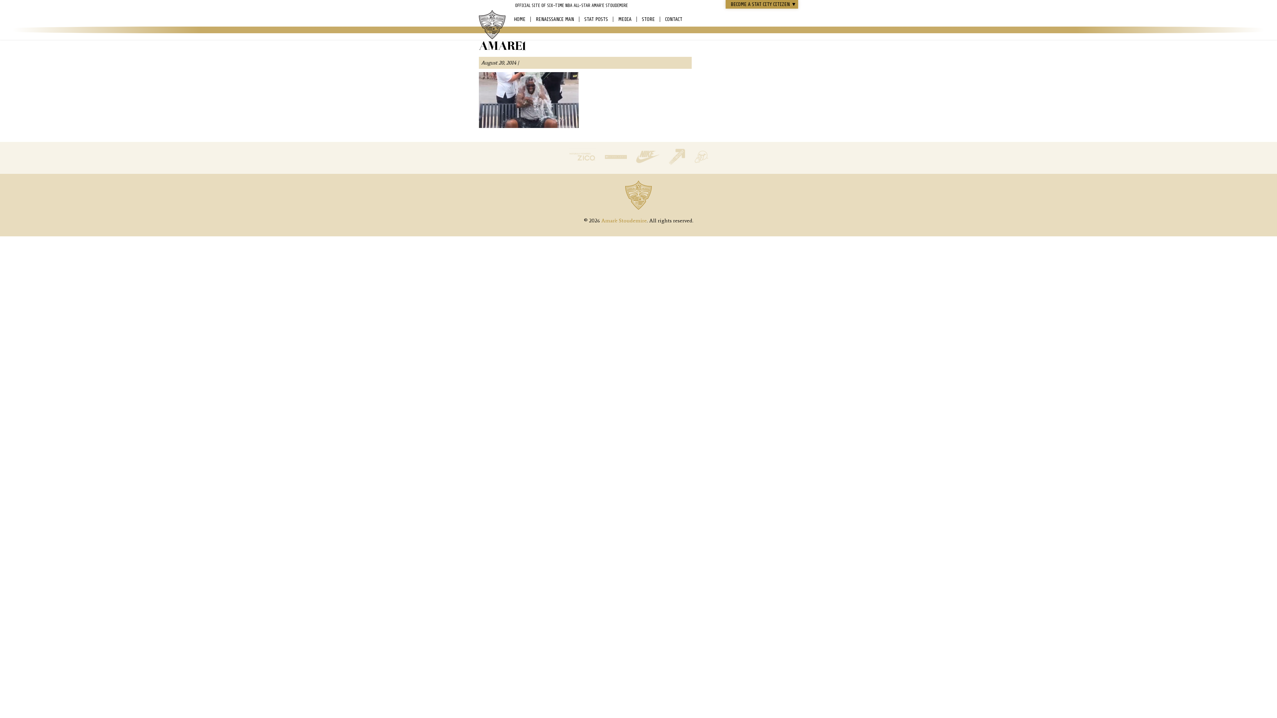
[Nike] (648, 163)
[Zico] (583, 163)
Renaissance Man (555, 19)
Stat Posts (596, 19)
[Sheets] (701, 163)
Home (519, 19)
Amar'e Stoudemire (492, 25)
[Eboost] (677, 163)
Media (625, 19)
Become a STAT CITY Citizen (763, 4)
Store (648, 19)
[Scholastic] (616, 163)
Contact (673, 19)
